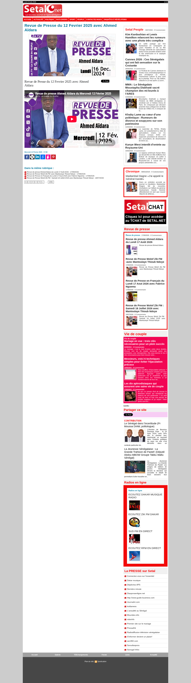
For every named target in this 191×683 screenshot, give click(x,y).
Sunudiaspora (133, 645)
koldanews (131, 606)
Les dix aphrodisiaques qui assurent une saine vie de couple (144, 385)
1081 (51, 182)
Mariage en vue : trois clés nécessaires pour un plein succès (144, 342)
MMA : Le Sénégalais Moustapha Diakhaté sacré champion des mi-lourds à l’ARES (142, 89)
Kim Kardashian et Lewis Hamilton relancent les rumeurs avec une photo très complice (145, 37)
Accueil (27, 20)
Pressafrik (131, 628)
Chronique (133, 171)
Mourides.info (133, 615)
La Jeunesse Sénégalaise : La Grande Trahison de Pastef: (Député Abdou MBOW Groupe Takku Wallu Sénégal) (144, 453)
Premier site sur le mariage (139, 624)
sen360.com (132, 641)
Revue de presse (133, 235)
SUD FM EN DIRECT (140, 531)
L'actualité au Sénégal (137, 611)
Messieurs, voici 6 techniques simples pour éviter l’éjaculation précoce (143, 361)
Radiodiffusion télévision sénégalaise (143, 632)
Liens (127, 655)
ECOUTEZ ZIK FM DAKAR (143, 514)
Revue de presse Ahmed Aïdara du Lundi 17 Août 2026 (48, 172)
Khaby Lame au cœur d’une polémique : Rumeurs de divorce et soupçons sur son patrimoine (143, 119)
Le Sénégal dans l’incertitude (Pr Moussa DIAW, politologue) (142, 425)
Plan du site (89, 661)
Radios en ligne (135, 490)
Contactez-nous (94, 20)
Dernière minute (134, 589)
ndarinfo (130, 619)
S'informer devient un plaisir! (139, 637)
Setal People (134, 29)
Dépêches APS (133, 585)
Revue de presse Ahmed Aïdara (151, 245)
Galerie (58, 655)
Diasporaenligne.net (136, 593)
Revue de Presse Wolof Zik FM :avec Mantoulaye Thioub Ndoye (51, 174)
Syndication (101, 661)
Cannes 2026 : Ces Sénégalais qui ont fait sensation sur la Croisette (144, 62)
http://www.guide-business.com (141, 598)
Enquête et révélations (115, 20)
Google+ (126, 405)
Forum (104, 655)
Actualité (38, 20)
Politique (49, 20)
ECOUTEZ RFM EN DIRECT (144, 548)
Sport (72, 20)
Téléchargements (81, 655)
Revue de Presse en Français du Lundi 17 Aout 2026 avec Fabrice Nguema (55, 176)
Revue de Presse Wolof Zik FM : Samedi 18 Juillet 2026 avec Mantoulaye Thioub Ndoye (60, 178)
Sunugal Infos (133, 650)
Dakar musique (134, 580)
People (80, 20)
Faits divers (61, 20)
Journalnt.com (133, 602)
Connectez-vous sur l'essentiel (140, 576)
